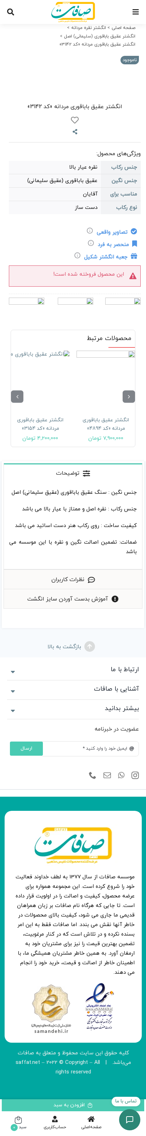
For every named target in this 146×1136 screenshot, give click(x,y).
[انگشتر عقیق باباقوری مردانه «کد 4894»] (106, 380)
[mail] (107, 775)
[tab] (73, 472)
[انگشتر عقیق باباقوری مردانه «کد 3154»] (40, 380)
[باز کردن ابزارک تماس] (129, 1119)
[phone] (92, 775)
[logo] (100, 985)
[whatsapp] (121, 775)
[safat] (73, 4)
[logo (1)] (51, 985)
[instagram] (135, 775)
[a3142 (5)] (73, 72)
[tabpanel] (73, 525)
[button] (129, 396)
